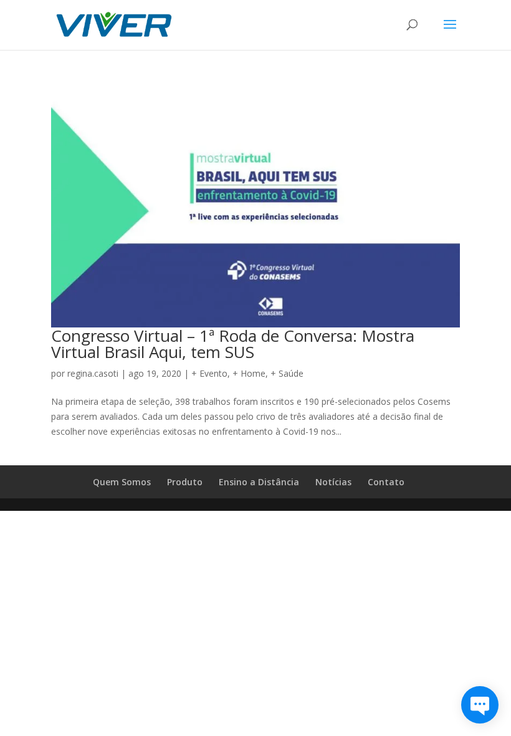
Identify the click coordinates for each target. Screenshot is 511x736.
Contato (386, 482)
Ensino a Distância (259, 482)
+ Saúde (286, 373)
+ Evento (209, 373)
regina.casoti (92, 373)
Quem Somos (122, 482)
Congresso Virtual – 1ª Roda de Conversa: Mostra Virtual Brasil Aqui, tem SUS (232, 343)
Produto (185, 482)
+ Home (248, 373)
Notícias (333, 482)
